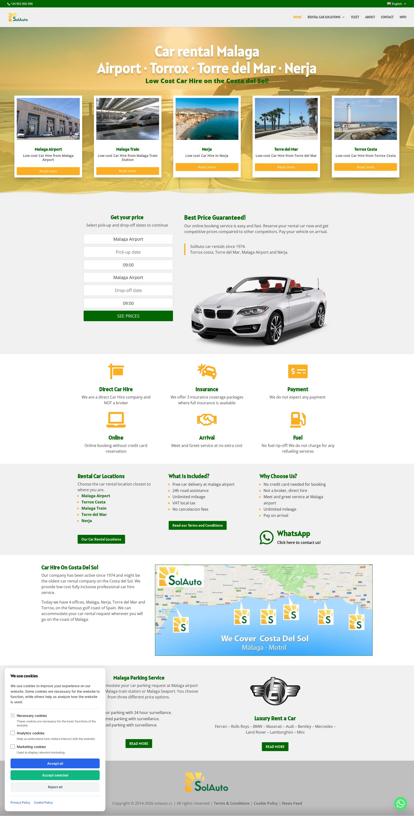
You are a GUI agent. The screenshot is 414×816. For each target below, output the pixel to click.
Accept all (55, 763)
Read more (48, 171)
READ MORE (138, 743)
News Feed (292, 803)
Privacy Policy (20, 802)
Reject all (55, 787)
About (370, 17)
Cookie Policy (266, 803)
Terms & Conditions (232, 803)
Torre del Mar (94, 514)
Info (403, 17)
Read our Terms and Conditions (197, 525)
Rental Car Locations (324, 17)
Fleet (355, 17)
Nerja (86, 520)
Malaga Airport (95, 495)
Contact (387, 17)
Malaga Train (94, 508)
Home (297, 17)
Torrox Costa (93, 502)
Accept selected (55, 775)
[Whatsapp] (400, 803)
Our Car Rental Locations (101, 539)
